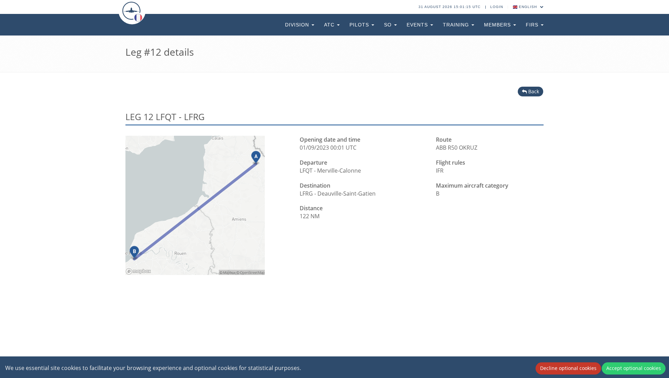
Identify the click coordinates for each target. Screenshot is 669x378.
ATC (330, 24)
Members (498, 24)
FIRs (533, 24)
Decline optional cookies (568, 368)
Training (457, 24)
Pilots (360, 24)
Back (533, 91)
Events (418, 24)
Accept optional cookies (633, 368)
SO (388, 24)
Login (496, 7)
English (527, 7)
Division (298, 24)
